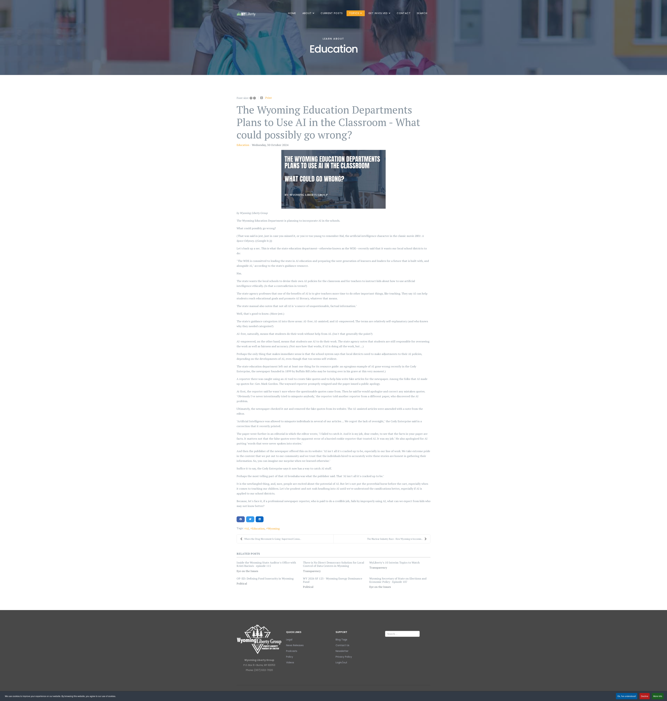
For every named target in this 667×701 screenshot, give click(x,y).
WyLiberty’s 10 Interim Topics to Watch (394, 562)
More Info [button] (657, 696)
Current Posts (332, 13)
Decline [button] (644, 696)
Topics (354, 13)
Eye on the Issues (247, 571)
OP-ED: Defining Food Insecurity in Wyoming (265, 578)
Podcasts (291, 651)
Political (242, 583)
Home (292, 13)
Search (422, 13)
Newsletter (342, 651)
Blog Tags (341, 639)
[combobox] (402, 634)
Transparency (312, 571)
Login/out (341, 662)
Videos (290, 662)
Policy (289, 656)
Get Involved (378, 13)
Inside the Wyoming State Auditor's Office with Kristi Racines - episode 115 (266, 564)
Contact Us (342, 645)
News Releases (295, 645)
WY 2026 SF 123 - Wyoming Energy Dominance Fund (332, 580)
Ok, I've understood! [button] (626, 696)
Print (268, 98)
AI (247, 528)
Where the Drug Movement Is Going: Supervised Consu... (272, 538)
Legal (289, 639)
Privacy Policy (344, 656)
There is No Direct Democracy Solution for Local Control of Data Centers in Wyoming (333, 564)
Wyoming (274, 528)
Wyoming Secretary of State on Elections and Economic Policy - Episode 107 (397, 580)
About (307, 13)
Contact (403, 13)
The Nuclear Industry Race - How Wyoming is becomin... (395, 538)
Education (243, 145)
